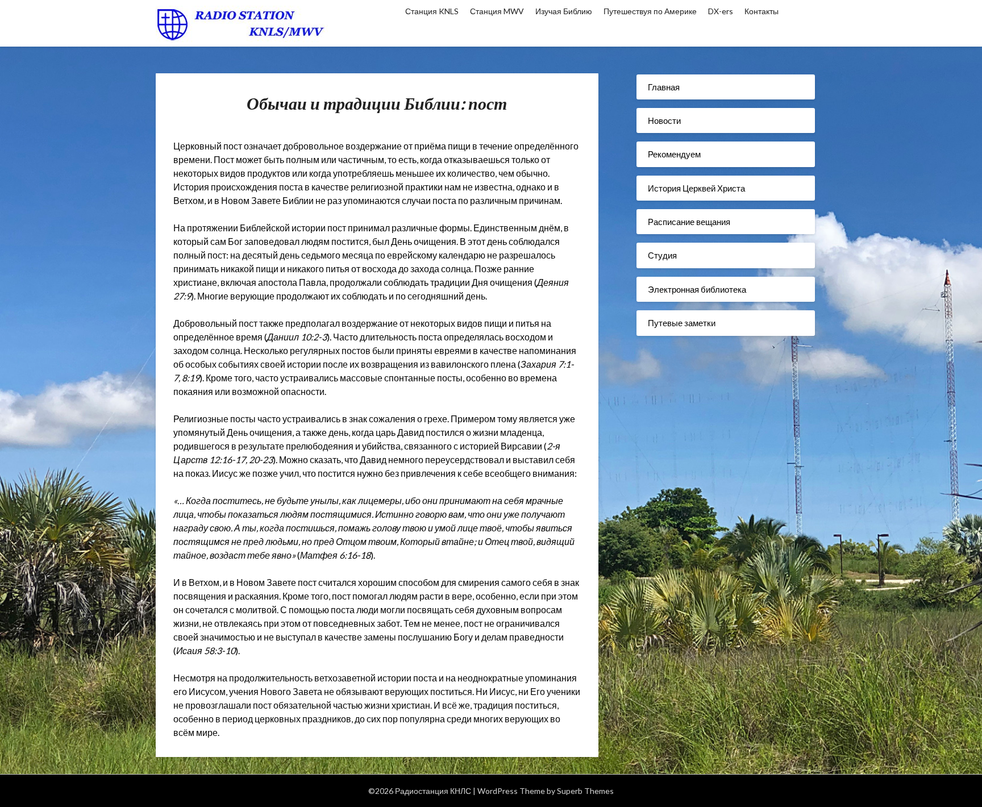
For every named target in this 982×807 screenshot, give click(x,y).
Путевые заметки (681, 323)
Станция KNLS (432, 11)
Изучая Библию (563, 11)
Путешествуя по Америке (650, 11)
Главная (664, 87)
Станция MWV (497, 11)
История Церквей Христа (696, 188)
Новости (664, 120)
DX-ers (720, 11)
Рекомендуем (674, 154)
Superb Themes (585, 791)
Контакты (761, 11)
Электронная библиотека (697, 289)
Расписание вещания (689, 222)
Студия (662, 255)
